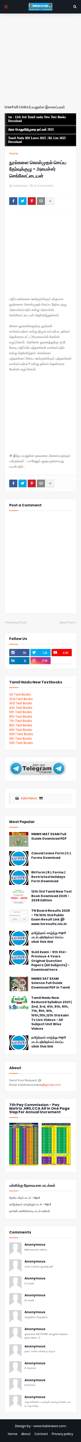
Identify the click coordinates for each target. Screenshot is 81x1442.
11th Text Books (20, 738)
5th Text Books (20, 712)
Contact (41, 1434)
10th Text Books (21, 734)
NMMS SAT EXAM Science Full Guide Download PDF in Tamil (50, 983)
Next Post (67, 622)
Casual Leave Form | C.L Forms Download (51, 855)
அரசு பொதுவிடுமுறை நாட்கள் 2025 (31, 129)
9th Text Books (20, 730)
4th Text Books (20, 707)
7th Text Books (20, 721)
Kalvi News (29, 798)
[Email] (41, 201)
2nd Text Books (21, 699)
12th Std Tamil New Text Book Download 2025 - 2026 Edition (51, 895)
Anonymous (35, 1244)
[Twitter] (22, 201)
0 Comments (44, 186)
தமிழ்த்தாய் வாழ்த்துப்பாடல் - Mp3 (30, 1204)
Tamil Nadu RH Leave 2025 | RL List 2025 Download (37, 140)
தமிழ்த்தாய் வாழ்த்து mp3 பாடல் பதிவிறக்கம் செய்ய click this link (48, 937)
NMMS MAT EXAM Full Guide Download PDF (49, 836)
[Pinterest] (32, 201)
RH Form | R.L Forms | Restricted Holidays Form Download (48, 876)
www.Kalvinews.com (50, 1426)
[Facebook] (13, 201)
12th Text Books (21, 743)
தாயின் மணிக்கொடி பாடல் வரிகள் (29, 1211)
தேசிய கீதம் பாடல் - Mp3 (24, 1198)
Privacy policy (62, 1434)
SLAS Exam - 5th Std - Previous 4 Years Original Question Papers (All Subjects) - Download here (50, 961)
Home (13, 153)
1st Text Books (20, 694)
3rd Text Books (20, 703)
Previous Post (17, 622)
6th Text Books (20, 716)
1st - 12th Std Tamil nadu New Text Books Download (37, 119)
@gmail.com (51, 1085)
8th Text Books (20, 725)
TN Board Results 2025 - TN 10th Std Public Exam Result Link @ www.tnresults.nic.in (50, 917)
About (26, 1434)
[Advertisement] (40, 60)
